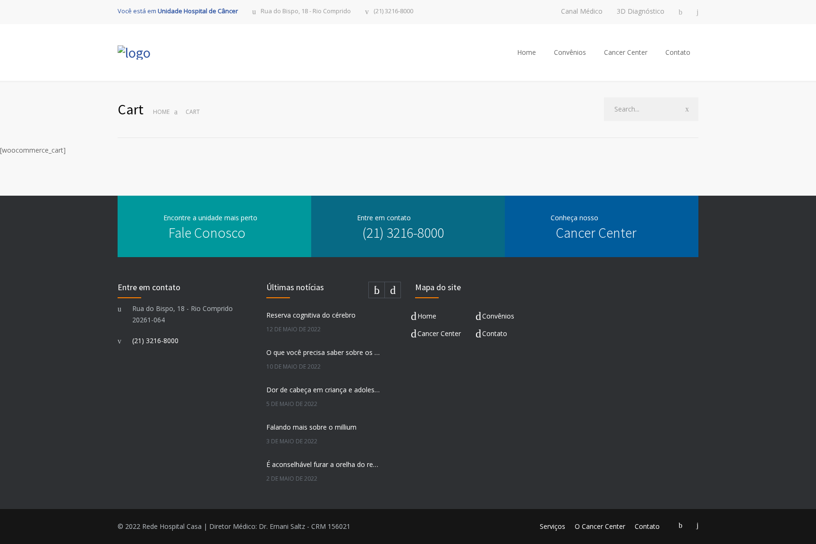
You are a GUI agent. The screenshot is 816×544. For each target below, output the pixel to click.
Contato (677, 52)
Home (526, 52)
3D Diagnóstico (640, 11)
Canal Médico (582, 11)
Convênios (570, 52)
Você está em (178, 11)
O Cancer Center (600, 526)
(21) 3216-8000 (393, 11)
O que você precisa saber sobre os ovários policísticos (323, 352)
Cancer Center (625, 52)
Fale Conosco (207, 233)
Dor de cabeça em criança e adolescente (323, 389)
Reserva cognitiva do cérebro (311, 315)
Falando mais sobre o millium (311, 427)
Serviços (552, 526)
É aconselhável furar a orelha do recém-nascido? (323, 464)
